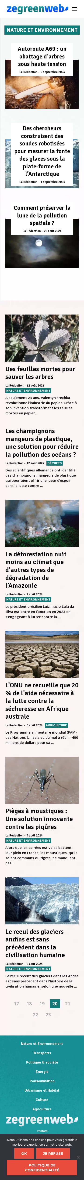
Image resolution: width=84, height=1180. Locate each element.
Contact (42, 1131)
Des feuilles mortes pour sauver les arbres (40, 373)
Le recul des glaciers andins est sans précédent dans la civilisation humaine (35, 943)
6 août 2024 (34, 725)
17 (16, 1004)
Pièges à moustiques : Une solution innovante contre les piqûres (39, 819)
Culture (42, 1099)
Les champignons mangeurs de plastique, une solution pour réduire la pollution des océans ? (42, 443)
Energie (42, 1071)
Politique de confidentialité (42, 1167)
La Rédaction (28, 72)
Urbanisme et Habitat (42, 1090)
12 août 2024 (35, 385)
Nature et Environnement (42, 1043)
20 (54, 1004)
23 (48, 1015)
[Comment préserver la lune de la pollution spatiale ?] (42, 243)
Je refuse (53, 1153)
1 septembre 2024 (53, 182)
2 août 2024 (34, 964)
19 (42, 1004)
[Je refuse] (78, 1157)
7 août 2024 (34, 594)
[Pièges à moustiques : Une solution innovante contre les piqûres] (42, 780)
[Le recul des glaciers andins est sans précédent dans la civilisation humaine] (42, 900)
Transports (42, 1053)
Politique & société (42, 1062)
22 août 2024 (52, 231)
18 (29, 1004)
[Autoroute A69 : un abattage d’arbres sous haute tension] (42, 84)
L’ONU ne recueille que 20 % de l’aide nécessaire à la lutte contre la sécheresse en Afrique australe (42, 700)
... (38, 413)
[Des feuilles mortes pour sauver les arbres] (42, 338)
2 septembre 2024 (53, 72)
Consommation (42, 1081)
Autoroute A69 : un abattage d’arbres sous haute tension (42, 56)
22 (35, 1015)
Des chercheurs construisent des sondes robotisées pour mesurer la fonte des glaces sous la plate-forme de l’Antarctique (42, 151)
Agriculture (42, 1109)
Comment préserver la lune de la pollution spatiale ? (42, 215)
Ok (24, 1153)
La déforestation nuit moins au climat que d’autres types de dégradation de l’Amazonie (35, 570)
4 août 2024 (34, 835)
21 (67, 1004)
